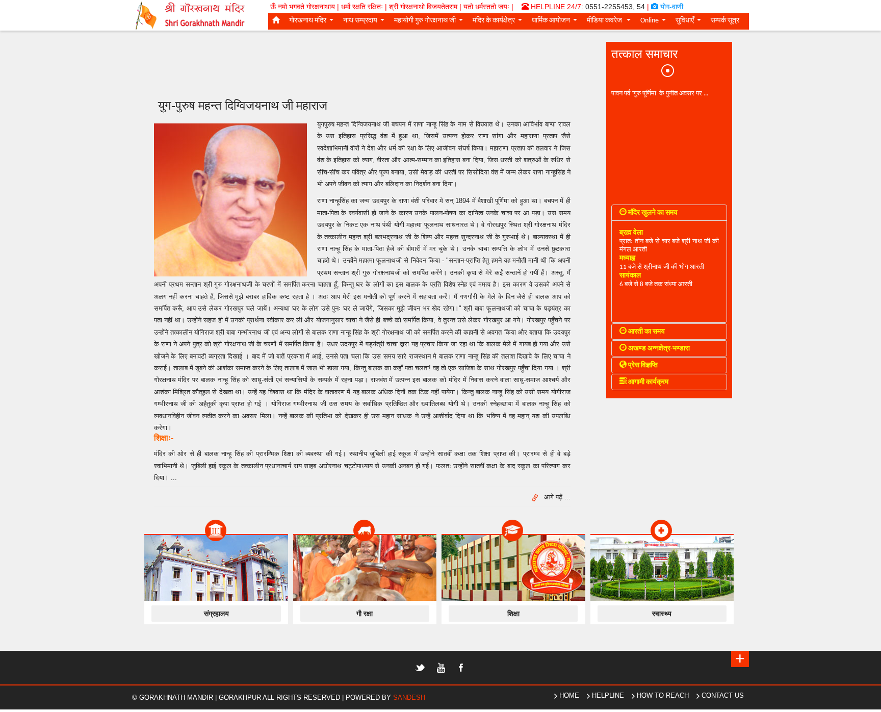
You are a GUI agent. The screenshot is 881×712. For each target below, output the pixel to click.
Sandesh (409, 697)
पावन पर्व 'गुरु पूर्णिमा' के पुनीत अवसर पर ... (659, 92)
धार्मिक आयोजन (556, 22)
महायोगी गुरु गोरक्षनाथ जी (430, 22)
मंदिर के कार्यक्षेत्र (499, 22)
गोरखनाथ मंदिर (313, 22)
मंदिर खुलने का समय (652, 213)
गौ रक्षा (364, 613)
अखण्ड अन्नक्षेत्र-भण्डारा (658, 348)
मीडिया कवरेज (611, 22)
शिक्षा (513, 613)
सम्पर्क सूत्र (725, 20)
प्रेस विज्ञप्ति (642, 365)
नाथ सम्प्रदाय (365, 22)
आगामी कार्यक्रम (647, 382)
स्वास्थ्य (661, 613)
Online (655, 22)
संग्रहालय (216, 613)
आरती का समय (646, 332)
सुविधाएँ (690, 22)
